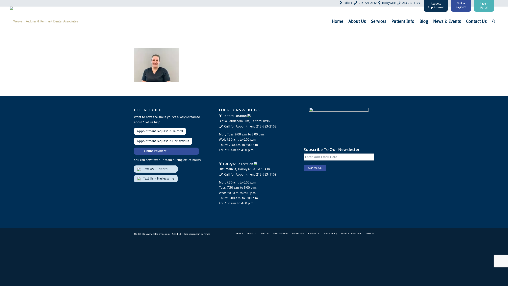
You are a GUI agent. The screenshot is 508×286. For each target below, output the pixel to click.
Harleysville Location (238, 164)
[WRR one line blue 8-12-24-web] (44, 21)
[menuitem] (337, 21)
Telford (347, 2)
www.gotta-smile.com (158, 234)
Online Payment (155, 151)
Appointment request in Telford (160, 131)
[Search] (493, 21)
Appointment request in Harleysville (163, 141)
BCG (179, 234)
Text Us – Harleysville (158, 178)
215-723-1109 (411, 2)
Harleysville (388, 2)
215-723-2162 (368, 2)
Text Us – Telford (155, 169)
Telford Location (235, 116)
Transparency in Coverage (197, 234)
